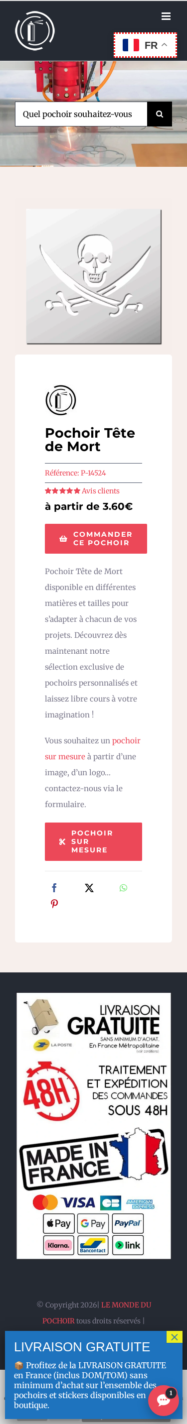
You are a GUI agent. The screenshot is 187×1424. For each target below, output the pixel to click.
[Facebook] (54, 889)
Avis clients (101, 490)
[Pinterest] (54, 905)
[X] (89, 889)
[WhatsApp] (123, 889)
